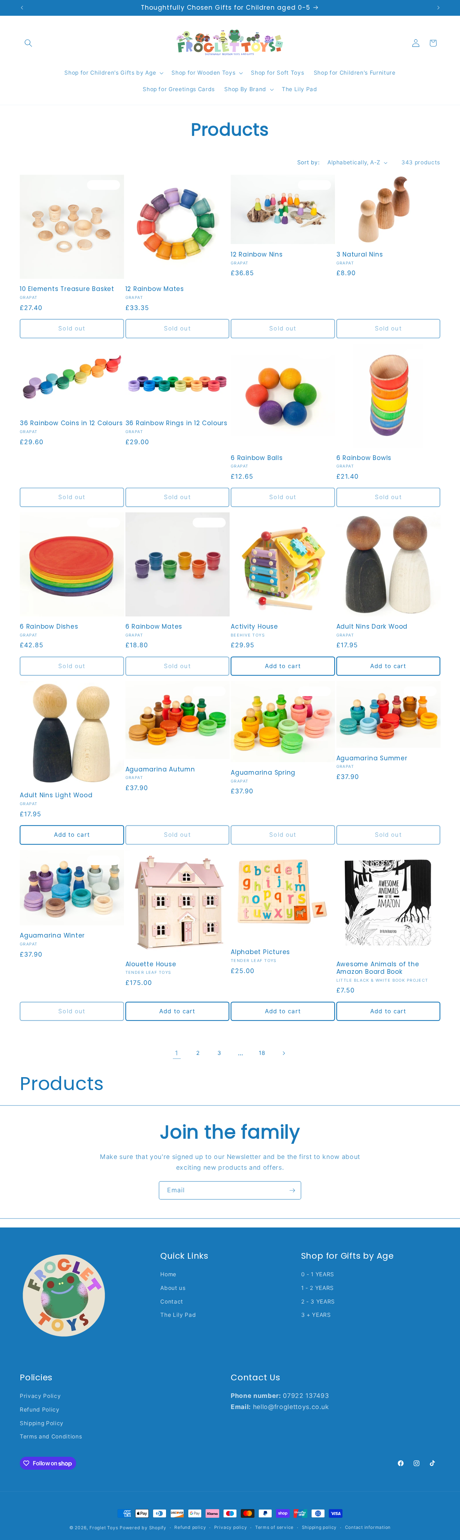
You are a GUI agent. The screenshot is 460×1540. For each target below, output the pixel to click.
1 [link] (176, 1053)
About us (172, 1288)
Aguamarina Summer (372, 758)
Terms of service (274, 1527)
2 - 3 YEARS (318, 1301)
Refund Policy (40, 1409)
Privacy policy (230, 1527)
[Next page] (283, 1053)
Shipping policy (319, 1527)
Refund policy (190, 1527)
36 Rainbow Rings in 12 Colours (176, 423)
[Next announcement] (438, 7)
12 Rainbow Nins (257, 254)
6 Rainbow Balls (257, 458)
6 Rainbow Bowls (364, 458)
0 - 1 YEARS (317, 1274)
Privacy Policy (40, 1396)
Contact (171, 1301)
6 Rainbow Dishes (49, 626)
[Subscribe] (292, 1190)
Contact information (368, 1527)
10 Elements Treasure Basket (67, 289)
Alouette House (150, 964)
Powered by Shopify (143, 1527)
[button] (28, 43)
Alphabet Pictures (260, 952)
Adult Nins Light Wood (56, 795)
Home (168, 1274)
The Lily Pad (178, 1314)
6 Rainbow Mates (154, 626)
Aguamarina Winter (52, 935)
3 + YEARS (316, 1314)
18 (262, 1053)
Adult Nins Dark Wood (372, 626)
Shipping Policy (42, 1423)
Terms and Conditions (51, 1436)
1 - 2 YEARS (317, 1288)
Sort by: (308, 162)
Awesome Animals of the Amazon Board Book (377, 968)
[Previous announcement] (22, 7)
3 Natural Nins (359, 254)
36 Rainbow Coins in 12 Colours (71, 423)
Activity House (254, 626)
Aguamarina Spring (263, 772)
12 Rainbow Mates (154, 289)
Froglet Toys (103, 1527)
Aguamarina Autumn (160, 769)
